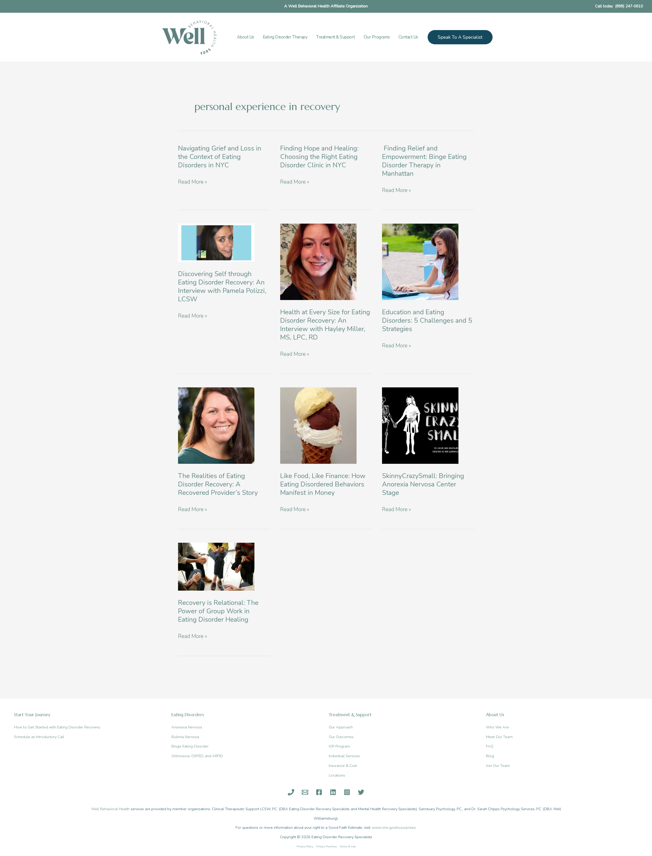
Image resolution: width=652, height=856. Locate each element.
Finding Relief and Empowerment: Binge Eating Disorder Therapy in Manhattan (424, 161)
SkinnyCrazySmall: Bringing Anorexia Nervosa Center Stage (423, 484)
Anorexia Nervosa (186, 727)
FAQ (489, 746)
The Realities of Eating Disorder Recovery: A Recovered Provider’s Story (218, 484)
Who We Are (497, 727)
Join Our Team (498, 765)
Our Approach (341, 727)
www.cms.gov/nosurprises (394, 827)
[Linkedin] (333, 792)
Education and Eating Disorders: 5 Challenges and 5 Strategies (427, 320)
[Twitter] (361, 792)
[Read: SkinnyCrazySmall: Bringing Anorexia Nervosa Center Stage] (420, 425)
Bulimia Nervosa (185, 736)
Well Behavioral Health (110, 808)
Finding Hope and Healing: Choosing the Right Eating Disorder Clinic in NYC (319, 157)
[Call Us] (291, 792)
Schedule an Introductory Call (39, 736)
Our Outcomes (341, 736)
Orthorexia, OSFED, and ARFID (197, 755)
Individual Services (344, 755)
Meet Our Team (499, 736)
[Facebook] (319, 792)
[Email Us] (305, 792)
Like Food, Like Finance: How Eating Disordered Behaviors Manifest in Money (322, 484)
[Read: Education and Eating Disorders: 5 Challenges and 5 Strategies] (420, 261)
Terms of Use (348, 846)
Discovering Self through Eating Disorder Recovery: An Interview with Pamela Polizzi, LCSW (222, 286)
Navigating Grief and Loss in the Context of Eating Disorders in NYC (219, 157)
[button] (460, 37)
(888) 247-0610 (629, 6)
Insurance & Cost (343, 765)
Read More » (192, 182)
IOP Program (339, 746)
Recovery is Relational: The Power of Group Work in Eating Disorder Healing (218, 611)
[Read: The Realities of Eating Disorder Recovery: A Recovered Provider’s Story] (216, 425)
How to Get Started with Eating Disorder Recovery (57, 727)
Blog (490, 755)
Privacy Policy (305, 846)
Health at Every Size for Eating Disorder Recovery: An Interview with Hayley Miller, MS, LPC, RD (325, 325)
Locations (337, 775)
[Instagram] (347, 792)
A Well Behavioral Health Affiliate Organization (326, 6)
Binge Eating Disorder (190, 746)
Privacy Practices (326, 846)
